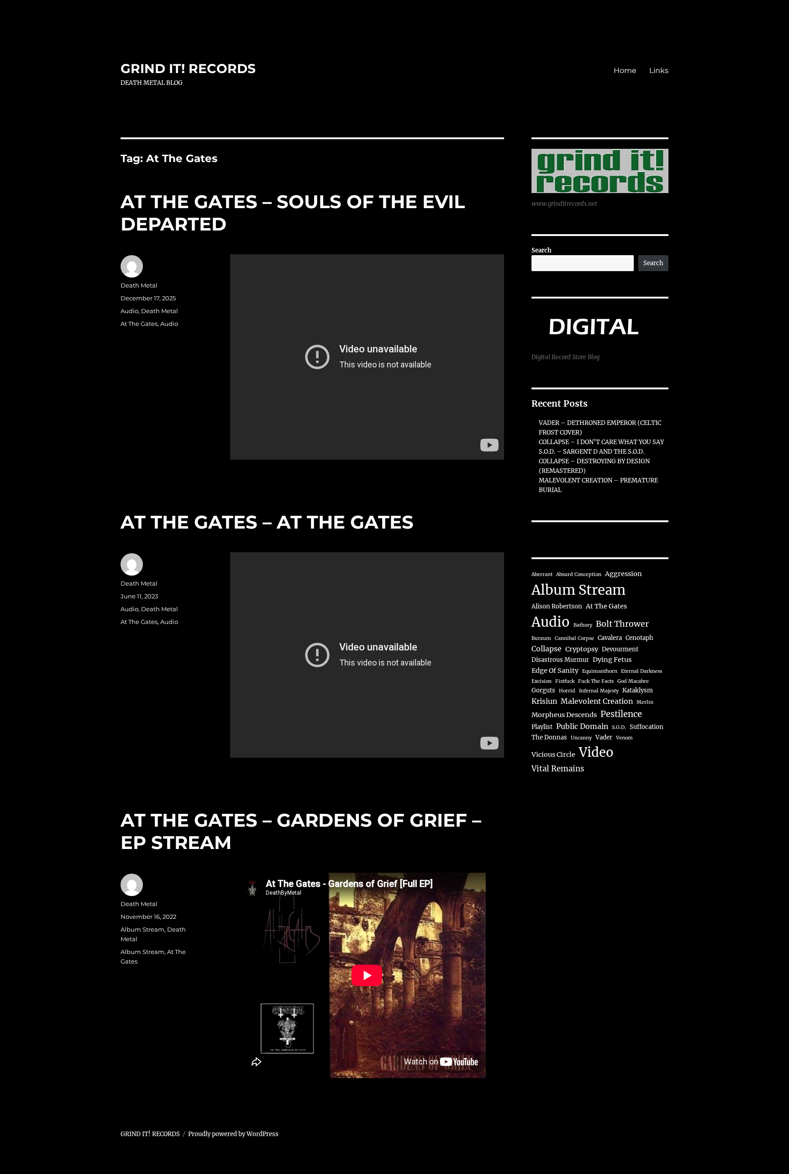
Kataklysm (637, 690)
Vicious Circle (553, 754)
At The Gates (139, 323)
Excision (541, 681)
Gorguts (543, 690)
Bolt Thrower (622, 624)
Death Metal (139, 285)
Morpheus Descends (564, 715)
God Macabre (633, 681)
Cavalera (610, 638)
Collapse (546, 648)
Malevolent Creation (597, 701)
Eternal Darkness (641, 671)
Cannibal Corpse (574, 638)
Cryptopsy (581, 649)
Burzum (541, 638)
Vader (603, 737)
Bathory (582, 625)
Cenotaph (639, 638)
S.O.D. (619, 727)
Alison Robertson (556, 606)
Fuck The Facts (596, 681)
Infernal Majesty (599, 691)
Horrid (567, 691)
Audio (129, 310)
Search (541, 250)
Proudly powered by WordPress (233, 1134)
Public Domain (582, 726)
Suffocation (646, 727)
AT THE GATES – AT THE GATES (267, 522)
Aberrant (541, 574)
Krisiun (544, 701)
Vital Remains (557, 769)
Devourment (620, 649)
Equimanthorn (599, 671)
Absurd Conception (578, 574)
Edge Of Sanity (555, 670)
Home (625, 70)
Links (658, 70)
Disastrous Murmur (560, 660)
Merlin (644, 702)
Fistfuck (564, 681)
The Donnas (549, 737)
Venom (624, 738)
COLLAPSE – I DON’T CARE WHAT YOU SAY (601, 442)
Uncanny (581, 738)
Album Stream (142, 929)
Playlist (541, 727)
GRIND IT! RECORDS (188, 68)
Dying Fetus (612, 659)
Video (596, 752)
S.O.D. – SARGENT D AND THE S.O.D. (591, 452)
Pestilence (621, 714)
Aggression (623, 574)
